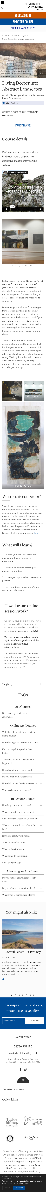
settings (26, 1183)
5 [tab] (26, 995)
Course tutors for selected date (20, 112)
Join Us (34, 1020)
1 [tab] (12, 995)
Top (23, 1080)
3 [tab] (19, 995)
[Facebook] (20, 1069)
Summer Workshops (23, 28)
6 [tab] (30, 995)
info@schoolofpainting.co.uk (23, 1053)
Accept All (19, 1188)
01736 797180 (23, 1046)
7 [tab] (34, 995)
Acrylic (23, 36)
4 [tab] (23, 995)
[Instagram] (25, 1069)
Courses (14, 36)
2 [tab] (15, 995)
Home (4, 36)
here (36, 533)
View (42, 74)
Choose (7, 1188)
